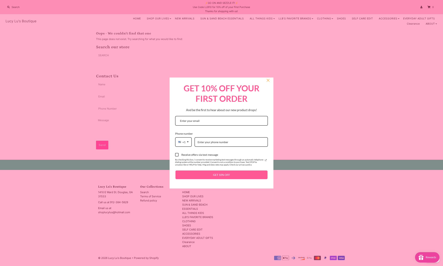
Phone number (184, 133)
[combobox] (183, 142)
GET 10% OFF (221, 174)
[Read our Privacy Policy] (266, 160)
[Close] (268, 80)
